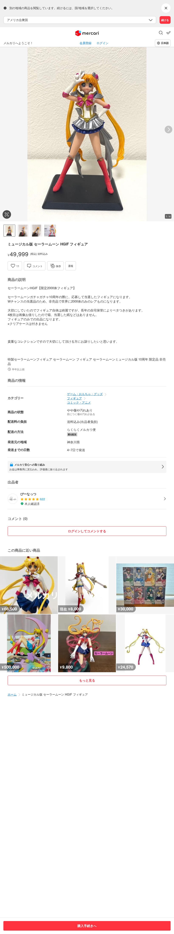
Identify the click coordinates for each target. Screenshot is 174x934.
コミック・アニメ (79, 402)
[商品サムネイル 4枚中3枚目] (36, 231)
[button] (161, 33)
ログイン (102, 43)
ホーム (12, 694)
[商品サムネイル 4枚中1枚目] (9, 231)
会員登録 (85, 43)
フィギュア (74, 398)
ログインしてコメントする (87, 531)
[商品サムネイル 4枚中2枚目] (23, 231)
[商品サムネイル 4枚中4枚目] (50, 231)
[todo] (168, 32)
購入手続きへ (87, 925)
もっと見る (87, 680)
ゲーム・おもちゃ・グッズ (85, 394)
